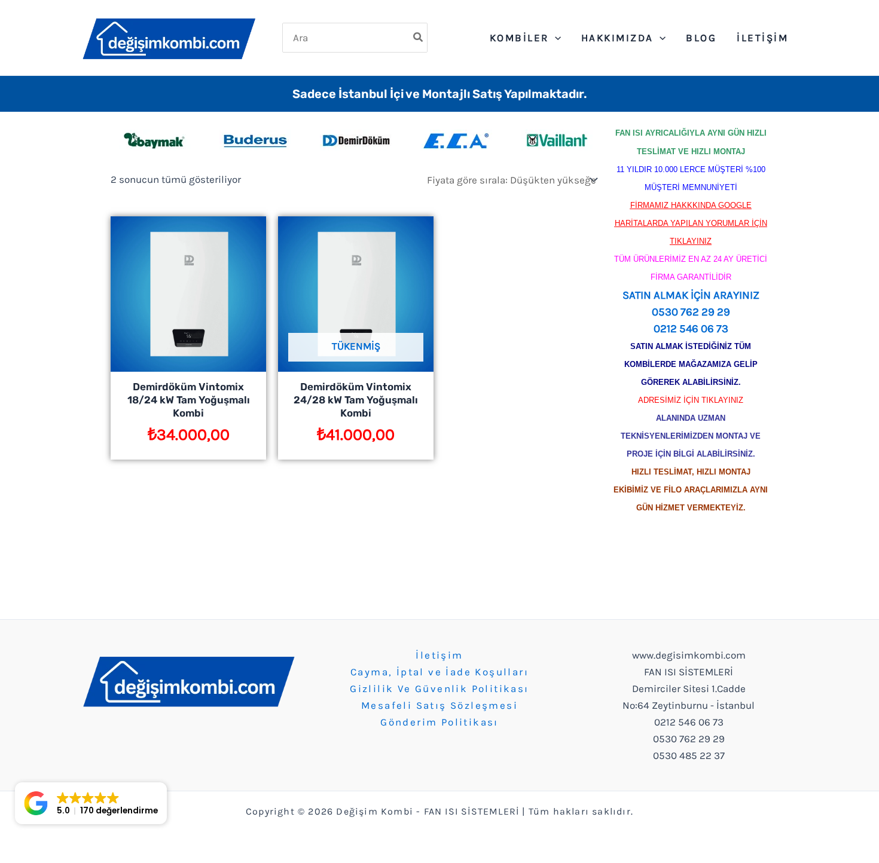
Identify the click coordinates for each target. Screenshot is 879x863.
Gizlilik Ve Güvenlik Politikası (439, 688)
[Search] (418, 37)
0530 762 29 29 (691, 312)
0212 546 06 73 (691, 328)
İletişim (439, 655)
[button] (91, 803)
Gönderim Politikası (439, 722)
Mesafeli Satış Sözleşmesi (439, 705)
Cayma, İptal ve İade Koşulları (439, 672)
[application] (555, 38)
